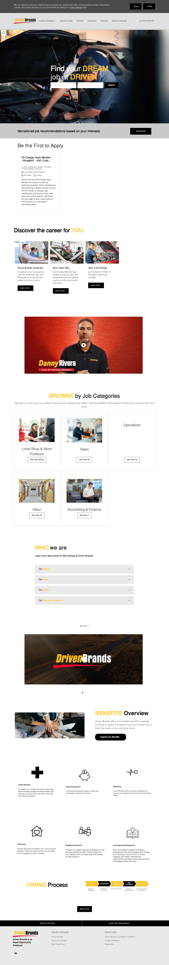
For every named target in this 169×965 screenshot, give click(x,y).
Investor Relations (112, 941)
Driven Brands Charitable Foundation (120, 937)
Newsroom (91, 21)
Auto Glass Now (58, 944)
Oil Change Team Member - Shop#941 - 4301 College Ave (36, 159)
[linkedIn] (16, 953)
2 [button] (84, 692)
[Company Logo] (25, 21)
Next (137, 661)
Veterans (104, 21)
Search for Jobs (66, 21)
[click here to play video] (83, 345)
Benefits (80, 21)
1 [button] (82, 692)
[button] (111, 85)
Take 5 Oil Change (59, 941)
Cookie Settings (75, 8)
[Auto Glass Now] (67, 268)
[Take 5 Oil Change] (102, 268)
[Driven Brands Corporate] (31, 268)
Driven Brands (57, 937)
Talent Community (119, 21)
